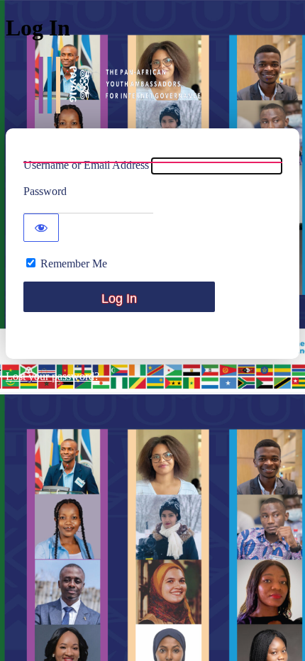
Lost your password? (52, 376)
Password (45, 191)
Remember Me (73, 263)
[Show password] (41, 227)
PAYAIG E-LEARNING (152, 85)
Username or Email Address (86, 165)
